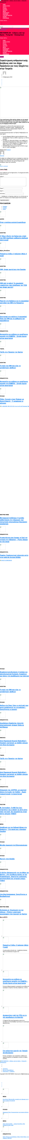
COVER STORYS (6, 6)
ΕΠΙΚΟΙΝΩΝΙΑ (6, 18)
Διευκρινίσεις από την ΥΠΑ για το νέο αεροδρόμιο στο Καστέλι (15, 1016)
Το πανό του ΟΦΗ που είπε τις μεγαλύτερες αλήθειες (10, 367)
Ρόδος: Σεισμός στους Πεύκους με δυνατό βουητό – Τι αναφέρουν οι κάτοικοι (12, 401)
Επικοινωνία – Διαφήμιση (8, 1071)
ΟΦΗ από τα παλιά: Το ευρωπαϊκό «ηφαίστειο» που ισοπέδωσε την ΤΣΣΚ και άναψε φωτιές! (13, 285)
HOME (4, 4)
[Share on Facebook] (16, 79)
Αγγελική (2, 155)
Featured (9, 149)
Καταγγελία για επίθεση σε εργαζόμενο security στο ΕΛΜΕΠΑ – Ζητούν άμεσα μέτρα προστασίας (14, 336)
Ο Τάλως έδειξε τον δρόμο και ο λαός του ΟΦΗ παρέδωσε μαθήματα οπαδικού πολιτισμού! (14, 238)
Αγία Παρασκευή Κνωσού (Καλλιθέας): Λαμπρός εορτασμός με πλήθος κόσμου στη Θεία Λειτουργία (14, 743)
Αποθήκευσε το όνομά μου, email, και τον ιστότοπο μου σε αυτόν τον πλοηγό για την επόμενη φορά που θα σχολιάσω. (14, 197)
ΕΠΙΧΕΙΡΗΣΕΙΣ (6, 12)
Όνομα (2, 188)
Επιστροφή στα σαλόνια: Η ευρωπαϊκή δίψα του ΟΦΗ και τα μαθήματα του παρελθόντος (13, 319)
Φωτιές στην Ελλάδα (7, 859)
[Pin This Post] (16, 82)
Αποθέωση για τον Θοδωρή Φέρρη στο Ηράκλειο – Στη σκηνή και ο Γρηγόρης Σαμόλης (13, 829)
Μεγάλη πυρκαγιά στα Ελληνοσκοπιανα (13, 845)
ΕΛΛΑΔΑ (5, 8)
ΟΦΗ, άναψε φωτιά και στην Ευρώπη (13, 269)
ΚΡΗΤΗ (4, 7)
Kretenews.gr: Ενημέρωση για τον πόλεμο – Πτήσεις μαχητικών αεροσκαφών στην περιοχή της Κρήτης (13, 912)
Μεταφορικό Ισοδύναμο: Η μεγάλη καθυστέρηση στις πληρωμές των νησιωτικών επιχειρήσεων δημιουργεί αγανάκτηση (13, 521)
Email (1, 191)
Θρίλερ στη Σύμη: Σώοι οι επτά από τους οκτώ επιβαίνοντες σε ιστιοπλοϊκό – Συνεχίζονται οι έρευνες (14, 707)
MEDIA (4, 11)
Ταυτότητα (5, 1068)
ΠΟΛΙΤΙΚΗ (5, 10)
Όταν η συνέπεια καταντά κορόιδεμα (13, 222)
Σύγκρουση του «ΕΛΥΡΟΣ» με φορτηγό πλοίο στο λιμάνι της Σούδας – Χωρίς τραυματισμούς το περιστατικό (13, 792)
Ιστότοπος (2, 193)
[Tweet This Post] (16, 81)
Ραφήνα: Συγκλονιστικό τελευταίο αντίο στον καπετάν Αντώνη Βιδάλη (14, 556)
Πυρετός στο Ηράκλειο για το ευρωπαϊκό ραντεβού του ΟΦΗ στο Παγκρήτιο (14, 302)
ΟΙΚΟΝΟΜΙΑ (5, 14)
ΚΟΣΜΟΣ (5, 16)
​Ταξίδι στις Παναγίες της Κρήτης (11, 352)
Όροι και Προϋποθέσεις (8, 1070)
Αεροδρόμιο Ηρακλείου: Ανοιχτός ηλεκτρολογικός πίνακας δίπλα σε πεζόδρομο (12, 725)
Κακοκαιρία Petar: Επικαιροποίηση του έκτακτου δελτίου (15, 1112)
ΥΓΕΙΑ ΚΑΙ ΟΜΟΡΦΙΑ (7, 15)
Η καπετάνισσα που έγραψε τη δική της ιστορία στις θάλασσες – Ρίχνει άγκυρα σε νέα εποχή (14, 540)
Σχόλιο (2, 176)
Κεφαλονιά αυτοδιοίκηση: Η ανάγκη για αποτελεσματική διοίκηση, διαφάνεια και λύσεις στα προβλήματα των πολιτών (14, 674)
